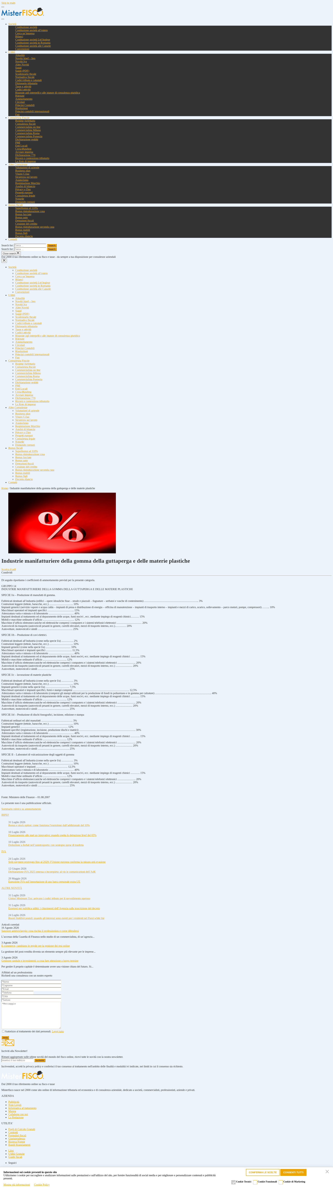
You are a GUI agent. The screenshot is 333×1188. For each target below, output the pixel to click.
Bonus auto (21, 217)
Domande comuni (25, 201)
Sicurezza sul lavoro (26, 176)
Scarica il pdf (8, 569)
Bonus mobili (22, 229)
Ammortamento (23, 98)
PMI (17, 142)
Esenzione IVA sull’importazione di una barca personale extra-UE (44, 881)
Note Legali (14, 1104)
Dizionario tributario (26, 83)
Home (4, 488)
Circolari (20, 102)
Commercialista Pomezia (28, 136)
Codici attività (23, 89)
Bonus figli (21, 233)
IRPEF (5, 814)
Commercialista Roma (27, 133)
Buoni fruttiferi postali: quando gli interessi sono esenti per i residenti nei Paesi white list (56, 918)
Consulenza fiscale (25, 123)
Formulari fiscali (17, 1135)
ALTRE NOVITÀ (11, 888)
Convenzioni (22, 48)
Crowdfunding (23, 148)
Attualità (20, 55)
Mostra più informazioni (16, 1184)
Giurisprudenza (16, 1138)
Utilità (11, 52)
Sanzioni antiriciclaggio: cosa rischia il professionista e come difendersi (40, 930)
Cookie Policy (42, 1184)
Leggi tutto (58, 1031)
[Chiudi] (327, 1172)
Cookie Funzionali (267, 1181)
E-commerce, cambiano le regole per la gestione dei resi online (35, 945)
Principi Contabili (25, 105)
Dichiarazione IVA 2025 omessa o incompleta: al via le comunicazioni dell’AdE (52, 871)
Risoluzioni (21, 108)
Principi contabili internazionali (32, 111)
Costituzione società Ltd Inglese (32, 39)
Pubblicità (13, 1101)
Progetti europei (24, 192)
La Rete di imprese (25, 161)
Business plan (22, 170)
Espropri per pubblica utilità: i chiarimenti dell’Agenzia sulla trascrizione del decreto (54, 908)
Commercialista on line (27, 127)
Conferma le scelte (263, 1172)
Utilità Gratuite (16, 1153)
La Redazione (16, 1117)
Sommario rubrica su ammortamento (21, 808)
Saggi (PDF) (22, 70)
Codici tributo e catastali (28, 80)
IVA (3, 851)
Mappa (12, 1111)
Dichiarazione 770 (25, 155)
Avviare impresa (24, 151)
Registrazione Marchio (27, 183)
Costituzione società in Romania (32, 42)
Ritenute (19, 95)
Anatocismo (21, 180)
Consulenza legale (25, 195)
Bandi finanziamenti (19, 1144)
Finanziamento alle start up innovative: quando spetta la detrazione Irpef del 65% (52, 835)
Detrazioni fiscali (24, 220)
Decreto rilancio (24, 236)
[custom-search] (2, 19)
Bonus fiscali (15, 205)
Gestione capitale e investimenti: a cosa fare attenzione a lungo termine (39, 960)
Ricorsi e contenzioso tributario (32, 158)
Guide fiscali (15, 1156)
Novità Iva (21, 61)
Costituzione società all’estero (31, 30)
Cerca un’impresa (25, 33)
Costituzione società (26, 27)
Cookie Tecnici (243, 1181)
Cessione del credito (26, 223)
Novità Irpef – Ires (25, 58)
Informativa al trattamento (22, 1108)
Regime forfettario (25, 120)
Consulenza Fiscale (18, 117)
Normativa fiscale (25, 77)
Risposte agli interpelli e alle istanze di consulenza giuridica (47, 92)
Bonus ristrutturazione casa (30, 211)
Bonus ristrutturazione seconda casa (34, 226)
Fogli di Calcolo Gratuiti (21, 1129)
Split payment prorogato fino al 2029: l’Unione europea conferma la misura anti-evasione (57, 861)
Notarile (19, 198)
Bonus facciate (23, 214)
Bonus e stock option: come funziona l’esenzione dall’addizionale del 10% (49, 825)
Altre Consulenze (17, 164)
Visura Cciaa (22, 173)
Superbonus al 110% (26, 208)
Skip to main (8, 2)
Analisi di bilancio (25, 186)
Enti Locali (21, 145)
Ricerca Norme (16, 1141)
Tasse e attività (23, 86)
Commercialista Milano (28, 130)
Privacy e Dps (23, 189)
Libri (11, 1150)
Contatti (12, 239)
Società (12, 24)
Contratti (13, 1132)
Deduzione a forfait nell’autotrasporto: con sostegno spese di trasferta (46, 845)
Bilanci (19, 36)
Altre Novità (22, 64)
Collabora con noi (18, 1114)
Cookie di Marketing (294, 1181)
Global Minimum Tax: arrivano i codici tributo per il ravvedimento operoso (49, 898)
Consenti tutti (293, 1172)
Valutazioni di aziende (27, 167)
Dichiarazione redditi (26, 139)
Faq (17, 114)
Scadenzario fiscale (25, 73)
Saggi (18, 67)
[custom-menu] (2, 6)
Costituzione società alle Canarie (33, 45)
